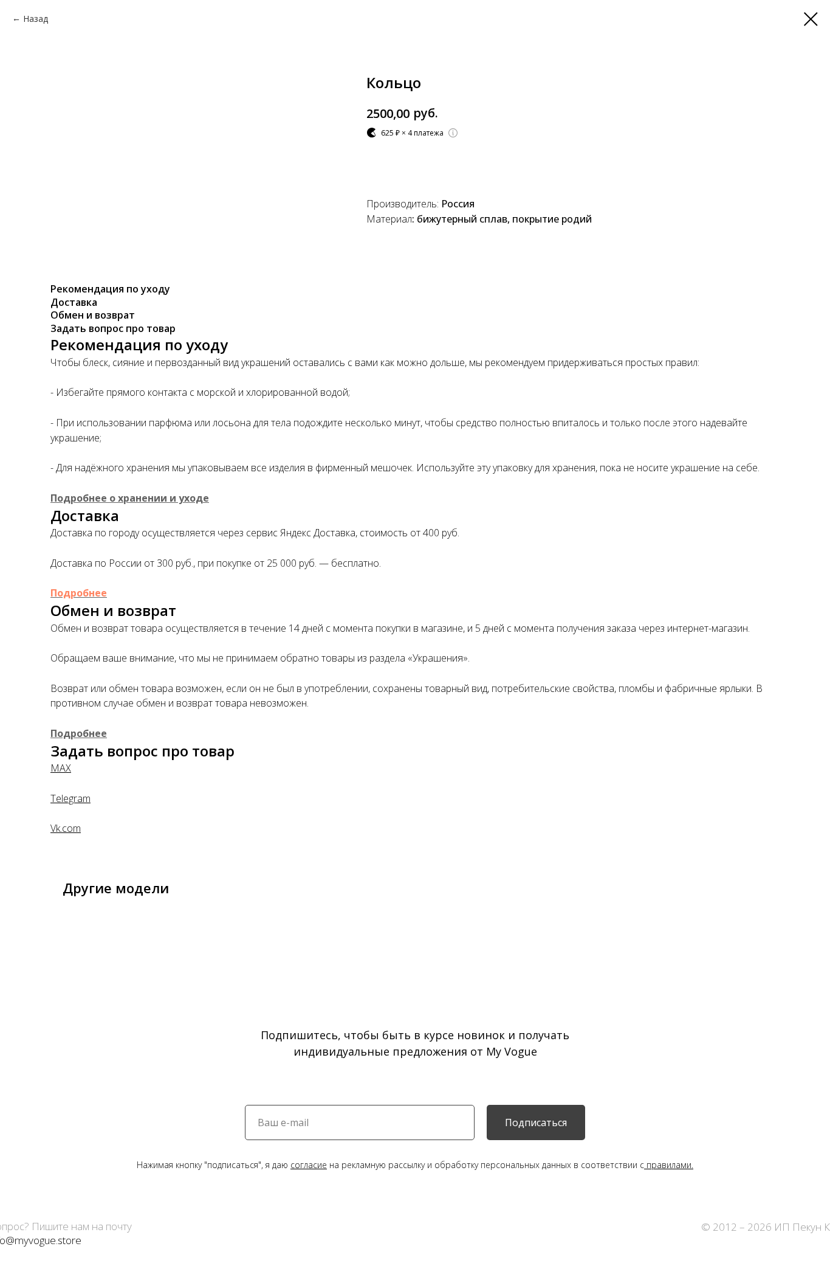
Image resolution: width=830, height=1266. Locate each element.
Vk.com (65, 828)
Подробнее (78, 593)
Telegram (70, 798)
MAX (60, 768)
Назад (35, 18)
